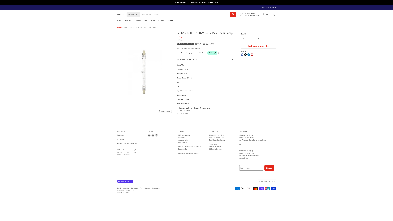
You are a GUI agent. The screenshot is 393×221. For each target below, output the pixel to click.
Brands (138, 21)
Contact (161, 21)
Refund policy (156, 188)
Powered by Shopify (123, 192)
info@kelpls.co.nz (219, 140)
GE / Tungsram (184, 37)
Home (119, 21)
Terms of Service (145, 188)
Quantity (244, 34)
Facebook (120, 135)
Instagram (120, 139)
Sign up (269, 168)
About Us (171, 21)
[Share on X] (245, 54)
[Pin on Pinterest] (252, 54)
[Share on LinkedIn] (248, 54)
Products (128, 21)
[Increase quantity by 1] (258, 38)
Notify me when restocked (258, 46)
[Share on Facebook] (242, 54)
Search (119, 188)
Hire (145, 21)
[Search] (233, 14)
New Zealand (268, 7)
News (153, 21)
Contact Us (134, 188)
